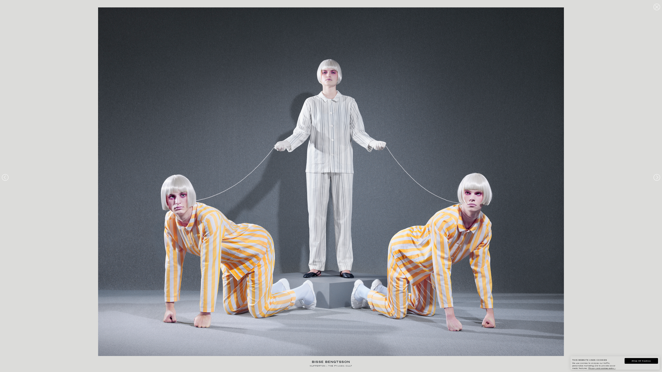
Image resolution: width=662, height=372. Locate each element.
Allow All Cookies (641, 361)
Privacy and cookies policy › (601, 368)
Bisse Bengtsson (331, 362)
